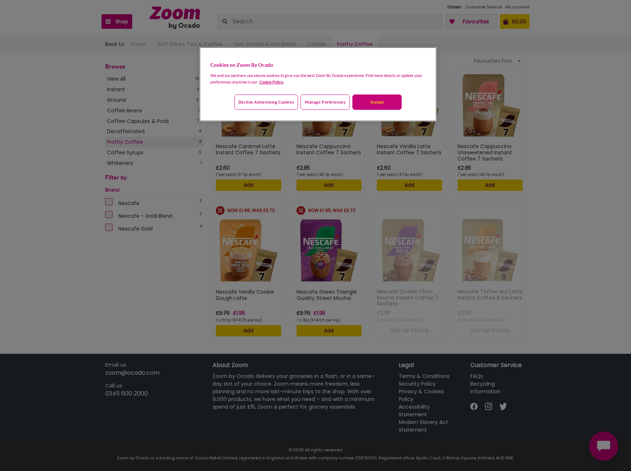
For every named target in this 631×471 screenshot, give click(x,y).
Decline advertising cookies (266, 102)
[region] (318, 84)
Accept (377, 102)
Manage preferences (325, 102)
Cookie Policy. (271, 82)
